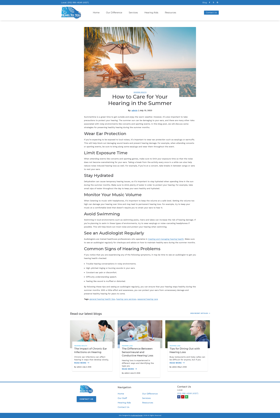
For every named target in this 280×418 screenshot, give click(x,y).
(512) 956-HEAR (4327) (78, 2)
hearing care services (126, 299)
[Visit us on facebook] (209, 2)
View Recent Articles (199, 313)
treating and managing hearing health (166, 239)
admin (134, 110)
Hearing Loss (127, 346)
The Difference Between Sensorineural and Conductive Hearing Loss (137, 352)
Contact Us (86, 399)
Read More (80, 363)
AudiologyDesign (137, 415)
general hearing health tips (102, 299)
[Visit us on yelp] (213, 2)
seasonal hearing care (147, 299)
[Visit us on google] (217, 2)
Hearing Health (140, 92)
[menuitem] (204, 2)
